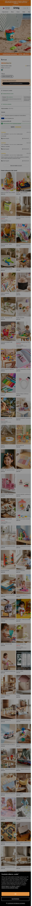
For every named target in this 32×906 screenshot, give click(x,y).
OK (15, 894)
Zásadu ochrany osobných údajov (9, 887)
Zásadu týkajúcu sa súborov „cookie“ (10, 886)
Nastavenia (15, 899)
